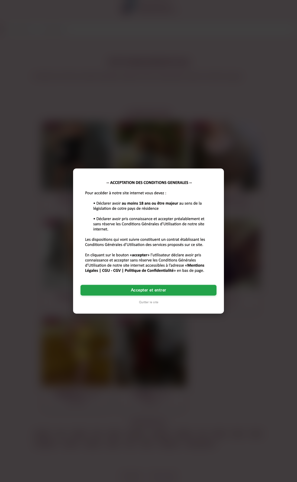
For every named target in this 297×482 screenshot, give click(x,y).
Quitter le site (148, 302)
